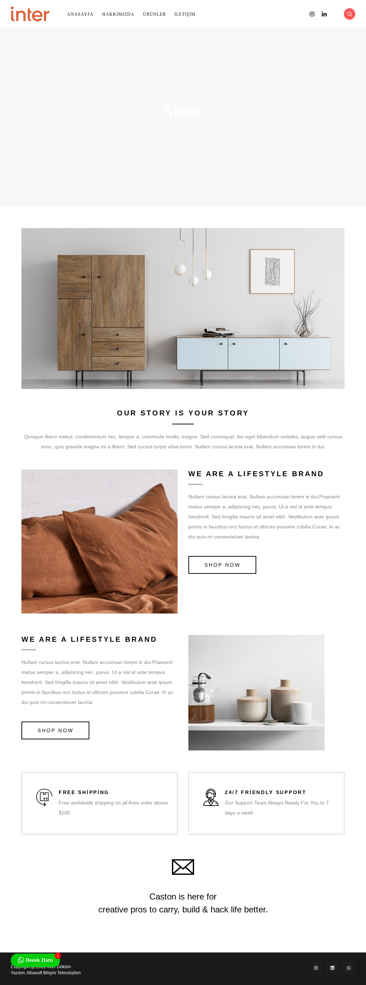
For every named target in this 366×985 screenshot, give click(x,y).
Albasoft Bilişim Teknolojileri (53, 972)
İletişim (185, 14)
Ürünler (154, 14)
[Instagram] (316, 967)
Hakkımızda (118, 14)
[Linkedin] (332, 967)
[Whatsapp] (348, 967)
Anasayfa (80, 14)
